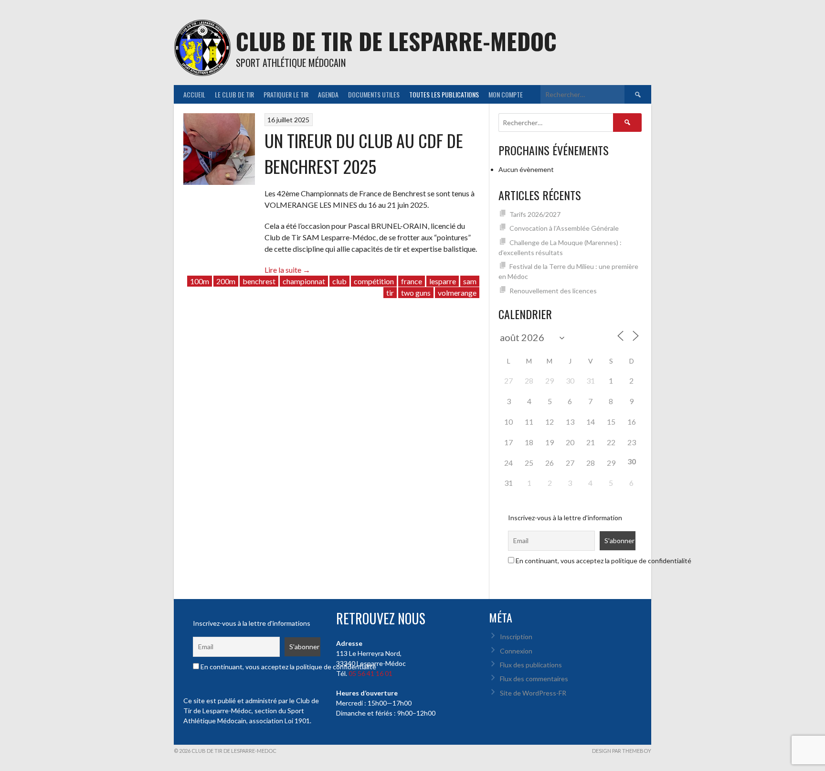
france (411, 281)
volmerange (457, 292)
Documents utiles (374, 94)
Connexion (516, 651)
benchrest (259, 281)
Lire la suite (287, 269)
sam (469, 281)
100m (199, 281)
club (339, 281)
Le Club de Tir (234, 94)
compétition (374, 281)
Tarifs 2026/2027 (535, 214)
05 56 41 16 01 (370, 673)
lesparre (442, 281)
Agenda (328, 94)
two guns (416, 292)
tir (390, 292)
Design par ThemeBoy (621, 751)
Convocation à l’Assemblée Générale (564, 228)
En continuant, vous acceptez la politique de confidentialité (602, 561)
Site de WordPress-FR (533, 693)
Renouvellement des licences (553, 291)
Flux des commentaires (534, 679)
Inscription (516, 636)
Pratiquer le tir (286, 94)
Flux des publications (531, 665)
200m (225, 281)
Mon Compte (505, 94)
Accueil (194, 94)
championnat (304, 281)
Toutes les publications (444, 94)
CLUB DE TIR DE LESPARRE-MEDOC (396, 41)
